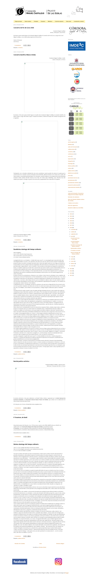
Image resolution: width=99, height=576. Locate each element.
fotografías (70, 161)
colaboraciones (71, 149)
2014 (71, 271)
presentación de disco (73, 177)
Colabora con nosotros (73, 203)
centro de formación (72, 147)
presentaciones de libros (73, 182)
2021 (71, 216)
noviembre (73, 229)
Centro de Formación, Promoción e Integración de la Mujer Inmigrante (76, 194)
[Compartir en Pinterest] (30, 45)
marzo (72, 261)
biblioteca (70, 144)
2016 (71, 227)
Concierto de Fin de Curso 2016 (24, 28)
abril (72, 259)
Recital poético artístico (21, 361)
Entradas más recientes (20, 543)
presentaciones (71, 180)
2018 (71, 223)
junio (72, 236)
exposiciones (71, 158)
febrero (73, 263)
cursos (69, 156)
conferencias (71, 154)
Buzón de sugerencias (73, 205)
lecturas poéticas (22, 410)
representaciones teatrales (74, 187)
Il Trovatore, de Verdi (20, 417)
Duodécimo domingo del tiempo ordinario (27, 249)
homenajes (70, 163)
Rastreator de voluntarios (73, 197)
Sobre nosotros (28, 21)
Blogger (67, 573)
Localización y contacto (79, 21)
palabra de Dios (21, 354)
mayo (72, 256)
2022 (71, 214)
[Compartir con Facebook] (28, 45)
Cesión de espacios (59, 21)
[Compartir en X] (27, 45)
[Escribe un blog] (25, 45)
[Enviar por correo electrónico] (24, 45)
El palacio (43, 21)
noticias (69, 168)
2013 (71, 273)
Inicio (40, 543)
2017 (71, 225)
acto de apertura (71, 142)
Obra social (68, 21)
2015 (71, 268)
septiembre (73, 234)
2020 (71, 218)
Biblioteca (50, 21)
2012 (71, 275)
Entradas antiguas (60, 543)
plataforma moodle (72, 173)
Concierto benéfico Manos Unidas (25, 55)
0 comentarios (18, 45)
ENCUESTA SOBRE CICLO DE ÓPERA (75, 207)
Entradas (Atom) (42, 547)
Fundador (36, 21)
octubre (73, 231)
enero (72, 265)
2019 (71, 220)
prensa (69, 175)
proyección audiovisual (73, 185)
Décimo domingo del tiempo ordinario (26, 444)
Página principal (18, 21)
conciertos (20, 47)
